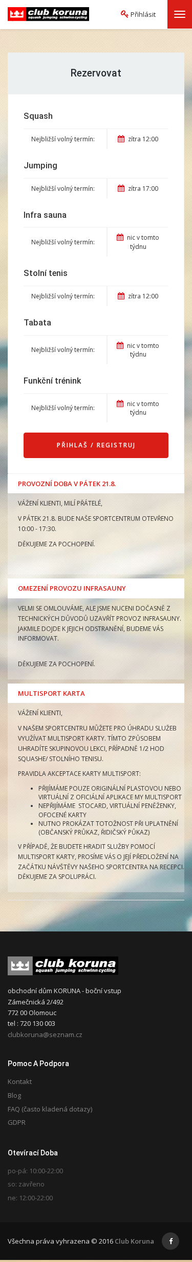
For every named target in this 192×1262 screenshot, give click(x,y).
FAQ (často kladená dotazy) (50, 1109)
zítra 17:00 (142, 188)
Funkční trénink (52, 381)
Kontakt (20, 1081)
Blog (14, 1095)
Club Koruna (134, 1241)
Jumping (40, 165)
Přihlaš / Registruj (96, 445)
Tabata (37, 322)
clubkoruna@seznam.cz (45, 1034)
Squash (38, 116)
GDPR (17, 1122)
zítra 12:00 (142, 139)
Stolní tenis (46, 273)
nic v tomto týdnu (142, 241)
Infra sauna (45, 215)
